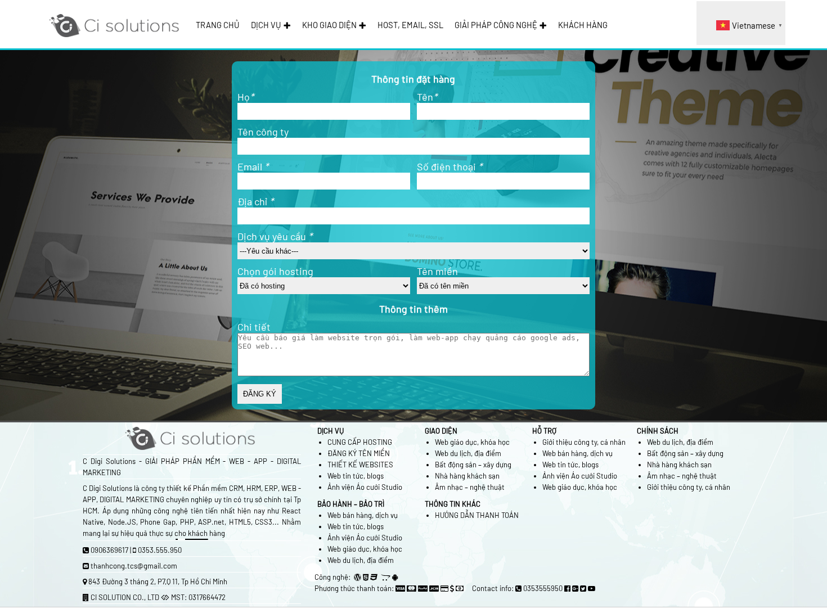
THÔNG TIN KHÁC (452, 503)
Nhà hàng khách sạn (467, 475)
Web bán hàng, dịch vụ (577, 453)
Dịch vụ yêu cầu (274, 236)
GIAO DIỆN (441, 430)
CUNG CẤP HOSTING (359, 442)
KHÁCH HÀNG (583, 25)
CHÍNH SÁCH (657, 430)
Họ (245, 97)
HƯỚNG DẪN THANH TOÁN (477, 515)
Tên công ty (263, 131)
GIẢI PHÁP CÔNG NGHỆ (496, 25)
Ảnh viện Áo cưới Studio (364, 487)
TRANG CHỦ (218, 25)
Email (252, 166)
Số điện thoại (449, 166)
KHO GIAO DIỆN (329, 25)
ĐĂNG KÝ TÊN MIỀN (358, 453)
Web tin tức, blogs (355, 475)
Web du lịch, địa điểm (468, 453)
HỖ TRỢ (544, 430)
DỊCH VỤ (266, 25)
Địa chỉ (255, 201)
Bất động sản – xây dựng (473, 464)
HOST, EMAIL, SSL (410, 25)
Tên (427, 97)
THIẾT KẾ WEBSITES (360, 464)
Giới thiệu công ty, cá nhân (584, 442)
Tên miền (437, 271)
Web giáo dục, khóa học (472, 442)
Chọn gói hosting (275, 271)
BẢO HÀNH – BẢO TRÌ (350, 503)
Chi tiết (254, 327)
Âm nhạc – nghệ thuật (470, 487)
